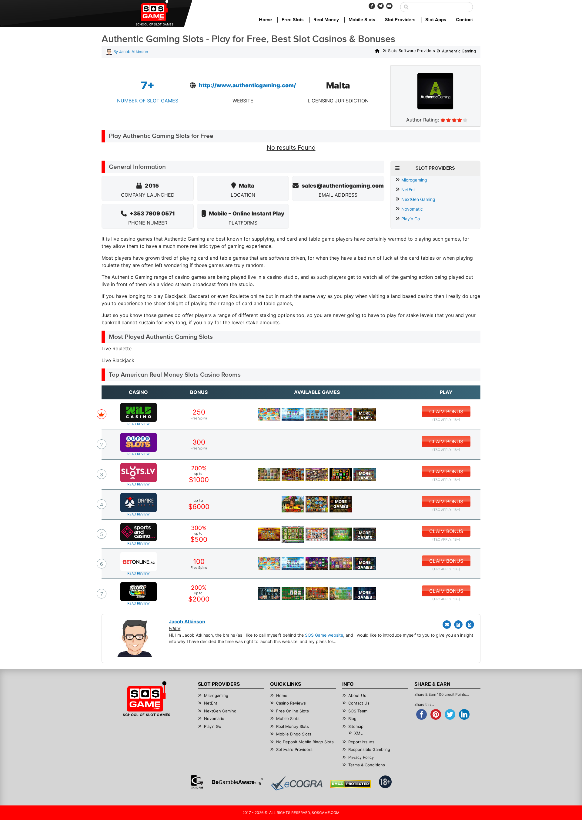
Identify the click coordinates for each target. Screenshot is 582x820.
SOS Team (357, 710)
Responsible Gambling (369, 749)
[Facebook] (372, 6)
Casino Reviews (291, 703)
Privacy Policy (361, 757)
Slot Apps (435, 20)
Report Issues (361, 741)
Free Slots (293, 20)
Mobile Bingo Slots (293, 734)
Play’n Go (410, 218)
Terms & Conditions (366, 764)
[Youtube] (389, 6)
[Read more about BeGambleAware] (237, 781)
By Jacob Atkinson (130, 51)
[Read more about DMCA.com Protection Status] (350, 784)
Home (265, 20)
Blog (352, 718)
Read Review (138, 424)
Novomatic (412, 209)
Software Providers (294, 749)
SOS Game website (324, 635)
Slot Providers (400, 20)
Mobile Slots (362, 20)
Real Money (326, 20)
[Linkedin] (470, 624)
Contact (464, 20)
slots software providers (411, 51)
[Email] (447, 624)
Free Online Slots (292, 710)
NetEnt (408, 189)
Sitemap (355, 726)
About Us (357, 695)
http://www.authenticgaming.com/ (247, 85)
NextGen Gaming (418, 199)
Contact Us (359, 703)
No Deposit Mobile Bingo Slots (305, 741)
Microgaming (414, 179)
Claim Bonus (446, 411)
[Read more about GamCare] (197, 781)
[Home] (377, 51)
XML (358, 733)
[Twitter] (380, 6)
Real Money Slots (292, 726)
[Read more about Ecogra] (297, 783)
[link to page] (269, 414)
